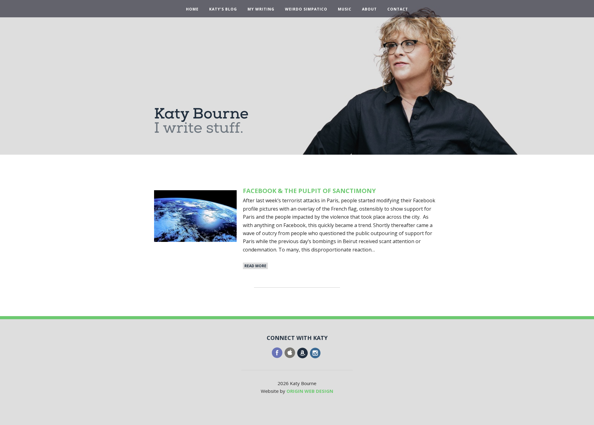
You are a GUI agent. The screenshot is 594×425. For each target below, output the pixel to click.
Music (344, 9)
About (369, 9)
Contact (397, 9)
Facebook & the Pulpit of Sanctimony (309, 191)
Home (192, 9)
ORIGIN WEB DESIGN (309, 391)
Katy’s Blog (223, 9)
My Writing (261, 9)
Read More (255, 265)
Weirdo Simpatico (306, 9)
